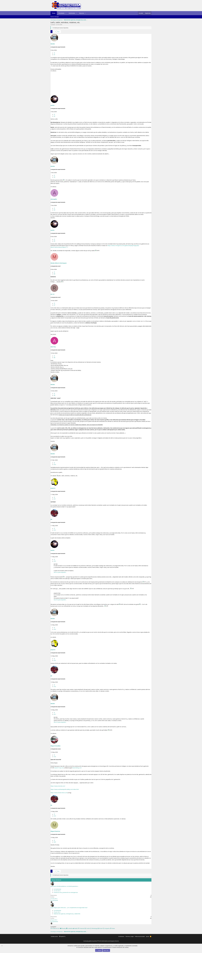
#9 (54, 395)
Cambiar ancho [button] (54, 936)
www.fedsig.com (77, 768)
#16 (55, 686)
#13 (55, 561)
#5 (54, 241)
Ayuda (147, 936)
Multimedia (72, 13)
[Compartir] (54, 53)
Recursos (81, 13)
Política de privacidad (140, 936)
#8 (54, 357)
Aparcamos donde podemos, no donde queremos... (65, 886)
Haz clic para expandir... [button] (60, 572)
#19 (55, 816)
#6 (54, 274)
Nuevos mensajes (54, 16)
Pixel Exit (117, 941)
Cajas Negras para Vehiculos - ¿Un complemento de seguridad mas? (69, 907)
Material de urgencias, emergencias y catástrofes (67, 913)
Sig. (58, 31)
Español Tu (62, 936)
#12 (55, 530)
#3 (54, 177)
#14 (55, 629)
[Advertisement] (101, 84)
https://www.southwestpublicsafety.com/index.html (65, 789)
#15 (55, 660)
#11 (55, 499)
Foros (53, 13)
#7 (54, 305)
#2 (54, 116)
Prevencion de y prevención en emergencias (66, 892)
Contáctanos (121, 936)
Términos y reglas (129, 936)
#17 (55, 714)
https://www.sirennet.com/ (58, 786)
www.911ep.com (59, 768)
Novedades (61, 13)
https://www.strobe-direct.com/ (59, 792)
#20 (55, 842)
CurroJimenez (57, 889)
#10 (55, 464)
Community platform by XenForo (96, 941)
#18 (55, 756)
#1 (54, 54)
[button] (66, 13)
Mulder (53, 24)
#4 (54, 210)
